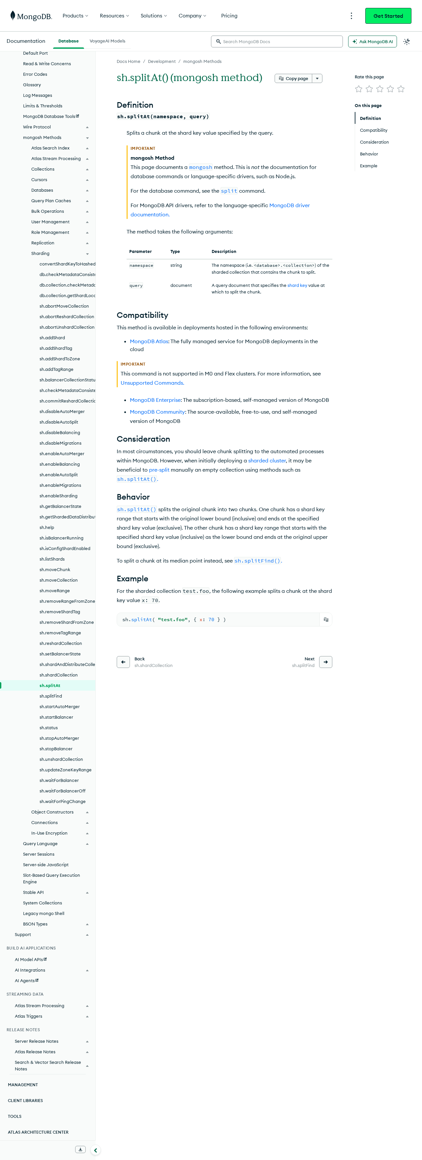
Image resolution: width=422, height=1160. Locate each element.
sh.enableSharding (58, 495)
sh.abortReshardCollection (67, 316)
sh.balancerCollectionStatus (67, 379)
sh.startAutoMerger (60, 706)
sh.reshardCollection (61, 643)
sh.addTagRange (57, 369)
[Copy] (326, 619)
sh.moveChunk (55, 569)
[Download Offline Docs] (80, 1149)
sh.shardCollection (59, 674)
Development (162, 61)
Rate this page (369, 76)
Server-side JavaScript (46, 864)
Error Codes (35, 74)
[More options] (317, 78)
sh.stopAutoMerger (59, 738)
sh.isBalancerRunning (61, 537)
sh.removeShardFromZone (67, 622)
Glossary (32, 84)
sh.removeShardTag (60, 611)
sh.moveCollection (59, 580)
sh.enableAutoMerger (62, 453)
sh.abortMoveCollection (64, 306)
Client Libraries (25, 1100)
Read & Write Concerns (47, 63)
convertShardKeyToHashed (67, 263)
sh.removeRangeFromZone (67, 601)
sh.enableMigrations (60, 485)
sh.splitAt (50, 685)
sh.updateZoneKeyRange (66, 769)
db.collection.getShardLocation (67, 295)
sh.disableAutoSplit (59, 422)
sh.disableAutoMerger (62, 411)
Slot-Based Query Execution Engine (51, 878)
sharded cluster (267, 460)
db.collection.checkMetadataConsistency (67, 285)
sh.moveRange (55, 590)
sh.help (47, 527)
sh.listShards (52, 559)
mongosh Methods (202, 61)
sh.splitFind (51, 696)
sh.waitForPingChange (63, 801)
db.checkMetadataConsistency (67, 274)
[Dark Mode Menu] (406, 41)
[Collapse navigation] (95, 1150)
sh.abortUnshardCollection (67, 327)
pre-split (159, 469)
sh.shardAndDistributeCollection (67, 664)
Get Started (388, 16)
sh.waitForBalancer (59, 780)
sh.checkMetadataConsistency (67, 390)
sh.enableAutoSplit (59, 474)
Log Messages (37, 95)
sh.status (49, 727)
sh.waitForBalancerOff (62, 790)
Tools (14, 1116)
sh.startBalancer (56, 717)
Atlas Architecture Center (38, 1132)
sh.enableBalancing (60, 464)
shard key (297, 285)
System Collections (42, 902)
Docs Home (128, 61)
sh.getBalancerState (60, 506)
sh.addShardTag (56, 348)
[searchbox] (277, 41)
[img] (359, 89)
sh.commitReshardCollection (67, 400)
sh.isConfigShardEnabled (65, 548)
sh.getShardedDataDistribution (67, 516)
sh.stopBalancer (56, 748)
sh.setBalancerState (60, 653)
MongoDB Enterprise (155, 400)
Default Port (35, 53)
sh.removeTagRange (60, 632)
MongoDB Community (157, 411)
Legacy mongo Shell (43, 913)
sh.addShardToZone (60, 358)
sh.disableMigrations (60, 443)
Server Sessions (38, 854)
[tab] (68, 40)
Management (23, 1084)
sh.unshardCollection (61, 759)
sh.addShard (52, 337)
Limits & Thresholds (42, 105)
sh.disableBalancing (60, 432)
